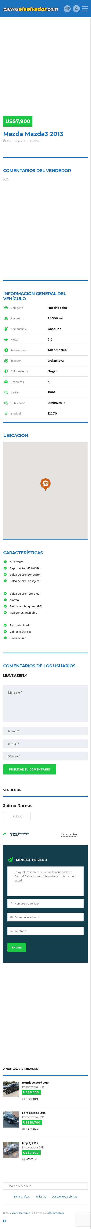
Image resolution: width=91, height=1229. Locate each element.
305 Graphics (55, 1212)
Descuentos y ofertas (64, 1196)
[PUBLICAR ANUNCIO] (67, 8)
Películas (41, 1196)
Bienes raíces (22, 1196)
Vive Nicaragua (21, 1212)
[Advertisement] (45, 64)
